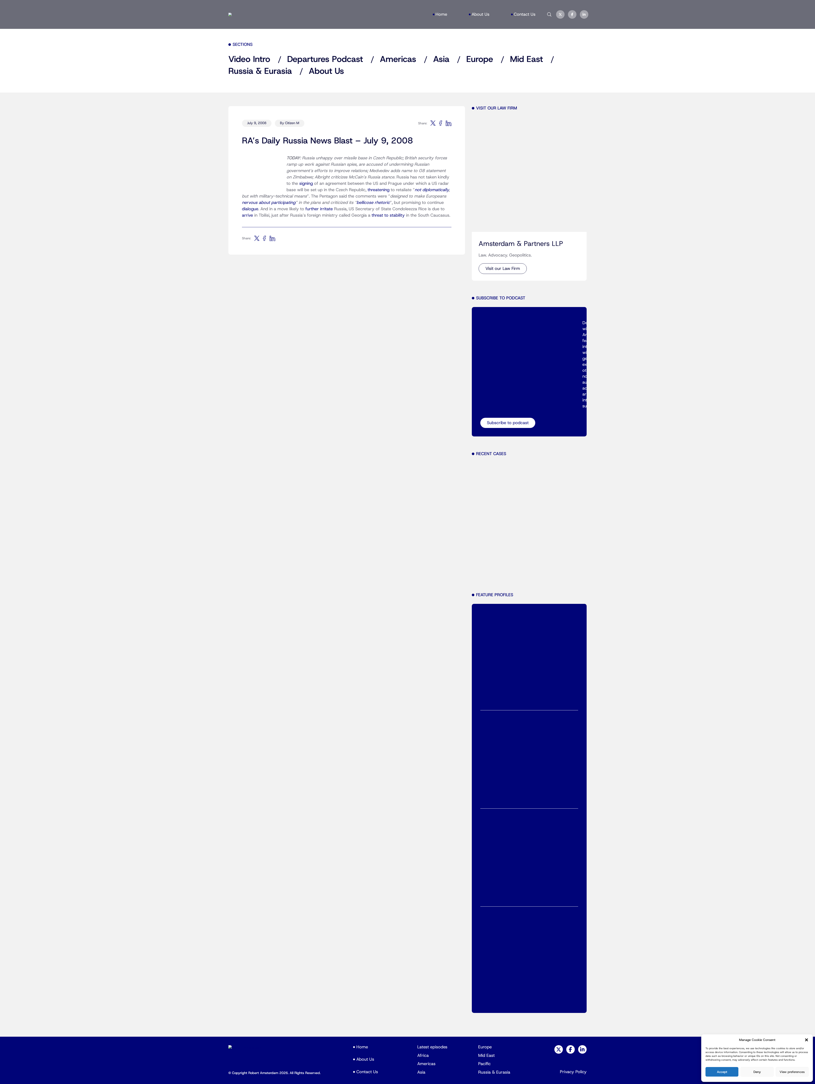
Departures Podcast (325, 59)
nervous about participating (268, 202)
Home (441, 14)
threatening (378, 190)
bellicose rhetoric (373, 202)
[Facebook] (572, 14)
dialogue (250, 209)
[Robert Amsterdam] (230, 14)
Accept (722, 1072)
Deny (757, 1072)
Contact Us (524, 14)
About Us (480, 14)
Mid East (526, 59)
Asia (441, 59)
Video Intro (249, 59)
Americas (398, 59)
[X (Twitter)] (560, 14)
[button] (806, 1040)
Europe (479, 59)
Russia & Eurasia (260, 71)
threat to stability (388, 215)
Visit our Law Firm (502, 268)
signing (306, 183)
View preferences (792, 1072)
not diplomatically (432, 190)
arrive (247, 215)
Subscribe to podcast (508, 423)
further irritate (319, 209)
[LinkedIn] (584, 14)
